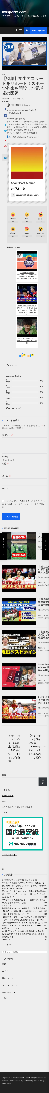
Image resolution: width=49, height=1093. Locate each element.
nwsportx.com (14, 12)
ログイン (6, 971)
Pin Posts (6, 940)
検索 (4, 775)
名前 (5, 463)
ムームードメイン (9, 855)
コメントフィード (9, 985)
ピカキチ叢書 (7, 796)
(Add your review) (13, 408)
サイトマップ (7, 905)
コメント (7, 435)
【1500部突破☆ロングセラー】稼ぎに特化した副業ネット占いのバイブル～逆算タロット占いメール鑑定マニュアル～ (24, 925)
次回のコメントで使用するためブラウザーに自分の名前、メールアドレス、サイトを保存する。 (24, 504)
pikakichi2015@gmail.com (27, 195)
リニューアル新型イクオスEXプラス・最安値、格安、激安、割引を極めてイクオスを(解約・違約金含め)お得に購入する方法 (24, 886)
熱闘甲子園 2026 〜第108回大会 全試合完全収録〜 (23, 908)
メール (6, 476)
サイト (5, 488)
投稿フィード (7, 978)
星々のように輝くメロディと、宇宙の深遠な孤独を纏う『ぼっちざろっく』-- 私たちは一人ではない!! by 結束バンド (24, 894)
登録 (4, 964)
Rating (5, 456)
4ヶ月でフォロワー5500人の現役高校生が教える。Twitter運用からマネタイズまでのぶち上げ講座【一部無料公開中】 (24, 934)
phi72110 (5, 99)
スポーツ (15, 365)
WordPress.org (8, 992)
